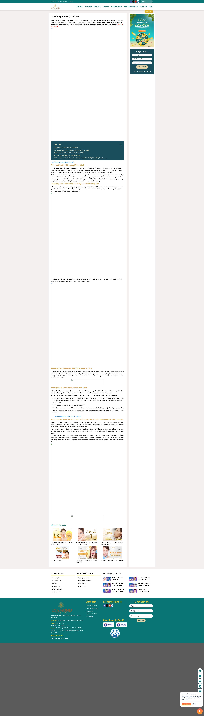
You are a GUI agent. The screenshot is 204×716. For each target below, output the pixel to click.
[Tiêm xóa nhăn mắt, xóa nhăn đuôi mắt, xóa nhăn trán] (112, 534)
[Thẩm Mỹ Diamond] (60, 6)
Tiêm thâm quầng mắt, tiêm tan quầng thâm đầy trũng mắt (86, 543)
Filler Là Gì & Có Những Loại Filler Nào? (66, 147)
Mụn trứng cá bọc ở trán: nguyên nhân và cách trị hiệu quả (144, 584)
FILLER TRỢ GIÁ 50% (57, 560)
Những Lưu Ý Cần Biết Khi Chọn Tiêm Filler (67, 155)
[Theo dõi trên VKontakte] (138, 1)
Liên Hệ (71, 1)
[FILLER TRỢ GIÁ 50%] (62, 552)
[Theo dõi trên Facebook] (131, 1)
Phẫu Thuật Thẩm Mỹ (131, 6)
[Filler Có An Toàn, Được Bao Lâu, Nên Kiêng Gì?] (87, 552)
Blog (150, 6)
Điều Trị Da (97, 6)
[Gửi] (151, 1)
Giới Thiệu (80, 6)
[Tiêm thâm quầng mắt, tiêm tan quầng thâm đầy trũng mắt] (87, 534)
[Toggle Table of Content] (119, 145)
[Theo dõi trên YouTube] (135, 1)
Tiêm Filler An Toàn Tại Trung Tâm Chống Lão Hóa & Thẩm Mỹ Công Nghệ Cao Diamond (81, 158)
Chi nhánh (200, 688)
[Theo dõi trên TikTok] (133, 1)
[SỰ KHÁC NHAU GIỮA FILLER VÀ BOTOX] (112, 552)
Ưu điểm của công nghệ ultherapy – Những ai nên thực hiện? (144, 578)
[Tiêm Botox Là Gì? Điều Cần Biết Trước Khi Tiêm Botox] (62, 534)
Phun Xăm (106, 6)
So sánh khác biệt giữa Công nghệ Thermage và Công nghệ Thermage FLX (118, 584)
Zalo (200, 678)
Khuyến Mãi (53, 1)
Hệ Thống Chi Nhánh (62, 1)
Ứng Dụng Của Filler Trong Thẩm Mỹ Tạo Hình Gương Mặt (72, 150)
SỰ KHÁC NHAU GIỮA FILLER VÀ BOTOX (112, 560)
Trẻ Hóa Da (88, 6)
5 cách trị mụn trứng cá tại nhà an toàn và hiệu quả (118, 590)
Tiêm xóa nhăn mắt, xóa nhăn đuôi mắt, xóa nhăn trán (112, 543)
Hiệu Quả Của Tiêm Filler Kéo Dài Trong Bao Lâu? (69, 153)
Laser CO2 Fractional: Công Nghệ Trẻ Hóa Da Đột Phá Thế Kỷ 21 (144, 590)
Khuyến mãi (200, 683)
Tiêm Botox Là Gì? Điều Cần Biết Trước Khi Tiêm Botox (61, 543)
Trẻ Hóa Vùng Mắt (116, 6)
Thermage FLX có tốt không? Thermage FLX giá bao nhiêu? (118, 578)
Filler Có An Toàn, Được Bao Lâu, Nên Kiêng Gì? (86, 561)
